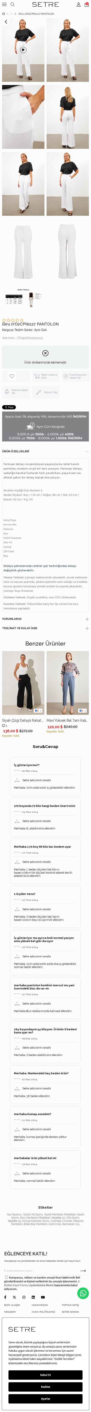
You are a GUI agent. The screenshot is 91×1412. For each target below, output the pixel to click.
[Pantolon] (15, 14)
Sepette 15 (14, 1220)
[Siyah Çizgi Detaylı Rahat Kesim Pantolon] (23, 683)
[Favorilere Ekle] (18, 376)
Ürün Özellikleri (15, 451)
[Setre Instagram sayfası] (23, 1298)
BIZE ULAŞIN (12, 1305)
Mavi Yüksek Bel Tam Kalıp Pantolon (68, 720)
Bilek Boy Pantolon (35, 1224)
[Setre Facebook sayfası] (5, 1298)
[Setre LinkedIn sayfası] (33, 1298)
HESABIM (10, 1311)
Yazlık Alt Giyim (33, 1214)
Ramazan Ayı (70, 1224)
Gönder (83, 1271)
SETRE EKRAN (70, 1311)
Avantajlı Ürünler (61, 1220)
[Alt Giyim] (11, 14)
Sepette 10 (58, 1217)
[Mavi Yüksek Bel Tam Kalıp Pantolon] (68, 683)
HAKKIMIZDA (40, 1305)
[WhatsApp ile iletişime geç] (83, 1293)
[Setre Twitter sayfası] (14, 1298)
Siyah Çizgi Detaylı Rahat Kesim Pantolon (23, 720)
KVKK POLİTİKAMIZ (43, 1311)
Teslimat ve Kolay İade (19, 628)
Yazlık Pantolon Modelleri (60, 1214)
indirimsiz (55, 1224)
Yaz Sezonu (14, 1214)
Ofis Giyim (72, 1217)
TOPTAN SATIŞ (70, 1305)
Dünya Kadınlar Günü (35, 1220)
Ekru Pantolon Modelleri (35, 1217)
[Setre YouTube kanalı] (43, 1298)
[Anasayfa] (7, 14)
